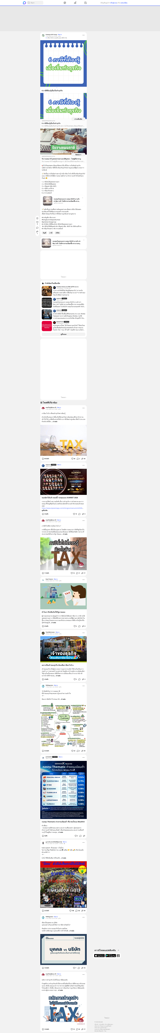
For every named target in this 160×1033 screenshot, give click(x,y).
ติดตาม (60, 34)
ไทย (105, 1031)
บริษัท (57, 233)
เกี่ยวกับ (96, 1024)
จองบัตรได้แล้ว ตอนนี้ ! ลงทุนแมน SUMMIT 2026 (60, 497)
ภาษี (50, 233)
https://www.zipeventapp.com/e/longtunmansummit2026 (62, 508)
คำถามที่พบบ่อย (108, 1024)
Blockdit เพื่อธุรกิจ (99, 1031)
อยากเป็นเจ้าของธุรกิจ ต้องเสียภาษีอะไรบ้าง (58, 665)
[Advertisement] (80, 18)
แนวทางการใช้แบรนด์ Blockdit (102, 1029)
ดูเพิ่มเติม (45, 510)
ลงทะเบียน (124, 3)
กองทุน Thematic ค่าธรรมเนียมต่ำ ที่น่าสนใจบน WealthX (63, 822)
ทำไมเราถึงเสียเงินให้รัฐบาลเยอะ (53, 612)
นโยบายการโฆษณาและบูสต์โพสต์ (103, 1026)
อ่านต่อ (55, 421)
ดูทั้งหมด (63, 334)
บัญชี (44, 233)
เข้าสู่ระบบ (113, 3)
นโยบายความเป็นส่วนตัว (101, 1027)
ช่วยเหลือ (101, 1024)
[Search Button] (28, 2)
